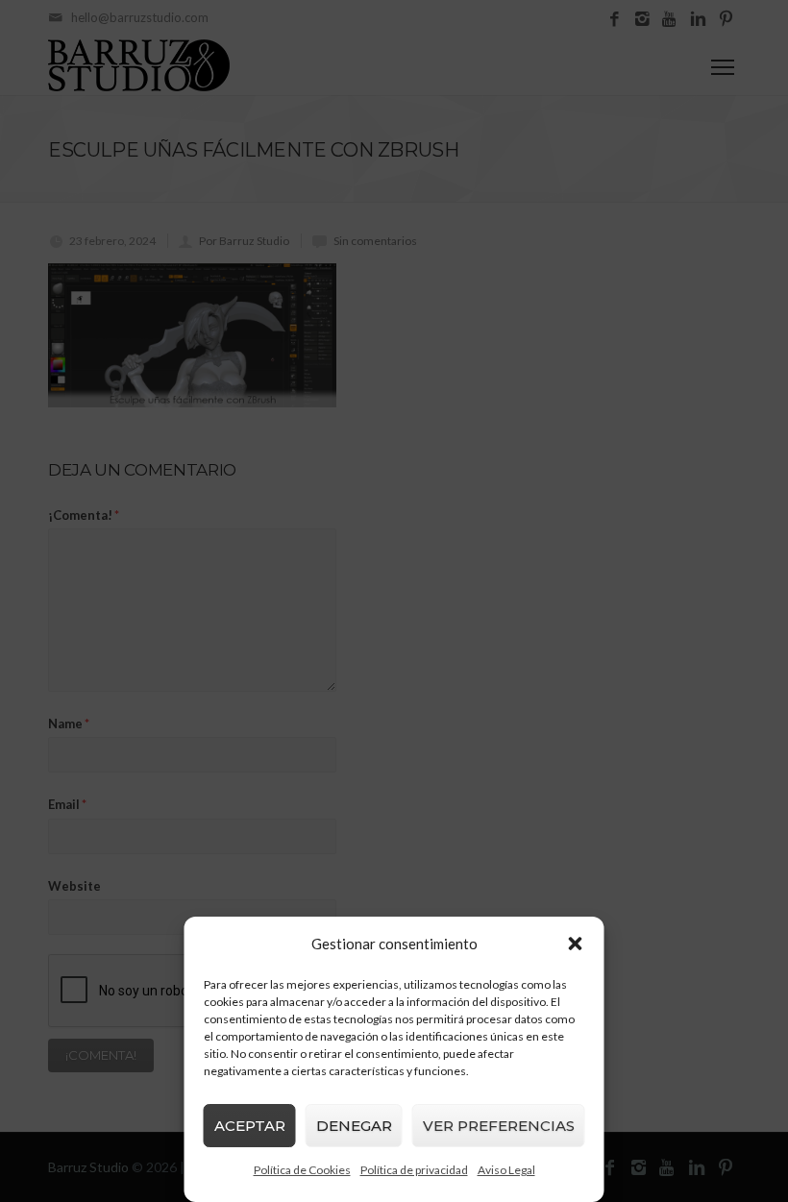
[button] (575, 943)
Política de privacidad (414, 1170)
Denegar (354, 1125)
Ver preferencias (499, 1125)
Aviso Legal (506, 1170)
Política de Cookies (302, 1170)
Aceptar (249, 1125)
